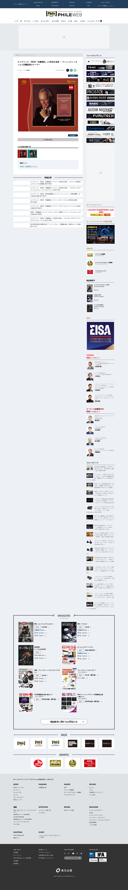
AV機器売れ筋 (42, 787)
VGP (65, 787)
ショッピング (91, 21)
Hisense (72, 5)
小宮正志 (97, 376)
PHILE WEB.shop (39, 655)
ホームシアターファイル (96, 815)
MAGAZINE (64, 615)
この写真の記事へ (48, 139)
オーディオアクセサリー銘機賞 (72, 792)
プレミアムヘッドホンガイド (97, 817)
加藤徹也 (97, 452)
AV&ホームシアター (18, 787)
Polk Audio (55, 5)
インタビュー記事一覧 (45, 810)
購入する (96, 290)
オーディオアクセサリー (96, 810)
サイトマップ (17, 855)
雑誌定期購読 (93, 822)
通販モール (16, 838)
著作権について (43, 849)
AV (21, 21)
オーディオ (27, 21)
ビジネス (82, 21)
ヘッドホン (36, 21)
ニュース (22, 55)
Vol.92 (87, 627)
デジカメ (63, 21)
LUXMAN (89, 2)
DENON (71, 2)
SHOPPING (17, 832)
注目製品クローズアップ (96, 792)
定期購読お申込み (39, 630)
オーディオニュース (29, 55)
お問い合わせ (17, 849)
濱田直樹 (97, 401)
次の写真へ (73, 75)
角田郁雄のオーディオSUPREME (22, 819)
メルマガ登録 (93, 825)
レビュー (91, 787)
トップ (16, 21)
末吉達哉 (97, 430)
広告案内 (15, 852)
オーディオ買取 (105, 5)
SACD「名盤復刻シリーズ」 (29, 166)
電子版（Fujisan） (39, 635)
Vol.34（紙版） (81, 678)
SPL (88, 5)
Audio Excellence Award (99, 255)
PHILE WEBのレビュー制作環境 (22, 858)
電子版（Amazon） (39, 633)
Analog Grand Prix (98, 272)
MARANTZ (55, 2)
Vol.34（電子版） (91, 675)
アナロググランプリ (69, 795)
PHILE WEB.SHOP (18, 835)
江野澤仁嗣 (98, 366)
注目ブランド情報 (69, 810)
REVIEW (92, 784)
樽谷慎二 (97, 420)
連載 (15, 807)
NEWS (15, 784)
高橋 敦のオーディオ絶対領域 (21, 814)
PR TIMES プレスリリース (46, 858)
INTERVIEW (43, 807)
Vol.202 (44, 627)
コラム (91, 790)
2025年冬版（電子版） (49, 699)
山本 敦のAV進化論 (18, 817)
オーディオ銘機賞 (69, 790)
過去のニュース (17, 799)
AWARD (67, 784)
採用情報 (15, 863)
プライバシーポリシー (45, 852)
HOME (17, 55)
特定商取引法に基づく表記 (46, 855)
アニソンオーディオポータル (21, 822)
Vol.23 (44, 675)
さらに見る (92, 795)
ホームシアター (45, 21)
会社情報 (15, 861)
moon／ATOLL (105, 2)
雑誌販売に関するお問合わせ (64, 721)
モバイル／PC (17, 792)
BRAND (67, 807)
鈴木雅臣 (97, 441)
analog (91, 812)
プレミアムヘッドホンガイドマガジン (99, 820)
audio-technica (38, 2)
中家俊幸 (97, 390)
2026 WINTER (90, 650)
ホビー (76, 21)
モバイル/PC (55, 21)
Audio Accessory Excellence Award (101, 263)
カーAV (70, 21)
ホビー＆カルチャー (18, 797)
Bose (38, 5)
